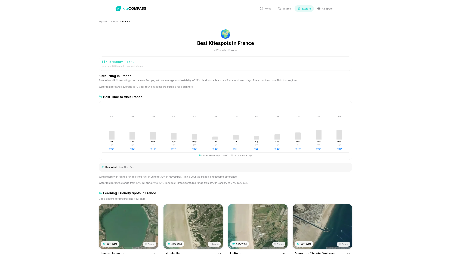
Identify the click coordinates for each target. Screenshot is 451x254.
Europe (114, 21)
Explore (103, 21)
